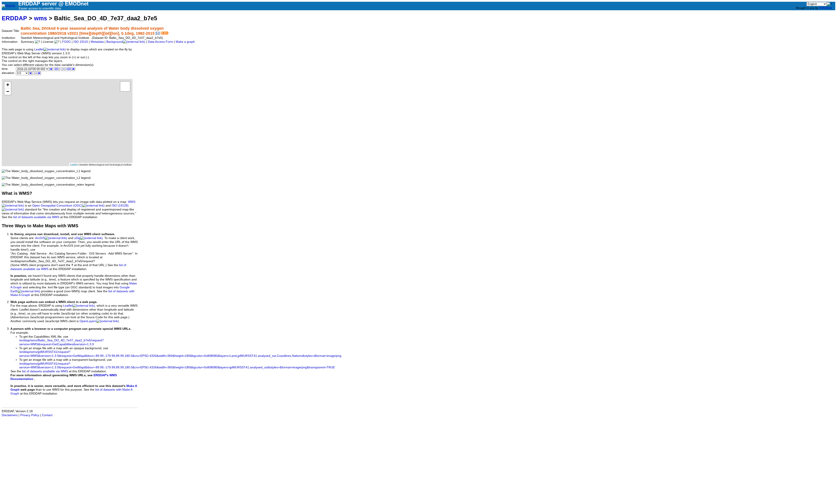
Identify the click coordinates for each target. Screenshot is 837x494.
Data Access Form (160, 41)
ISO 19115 (80, 41)
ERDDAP (14, 18)
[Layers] (125, 86)
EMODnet (825, 8)
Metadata (97, 41)
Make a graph (185, 41)
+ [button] (7, 84)
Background (114, 41)
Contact (47, 415)
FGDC (66, 41)
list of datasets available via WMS (36, 217)
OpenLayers (88, 321)
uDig (77, 238)
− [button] (7, 91)
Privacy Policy (29, 415)
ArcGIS (40, 238)
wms (40, 18)
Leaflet (39, 49)
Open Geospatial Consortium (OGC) (57, 205)
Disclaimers (10, 415)
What (7, 193)
